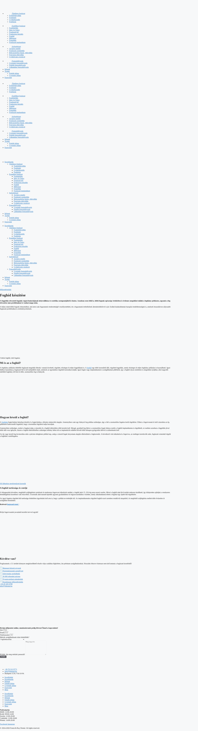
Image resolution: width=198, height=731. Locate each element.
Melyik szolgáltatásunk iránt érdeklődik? (14, 637)
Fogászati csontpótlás (17, 51)
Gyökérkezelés (14, 20)
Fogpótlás (12, 40)
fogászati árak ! (13, 504)
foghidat (5, 422)
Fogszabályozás (17, 61)
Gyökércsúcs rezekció (17, 57)
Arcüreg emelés (15, 49)
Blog (6, 690)
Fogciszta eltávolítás (16, 55)
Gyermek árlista (15, 75)
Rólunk (7, 69)
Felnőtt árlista (14, 73)
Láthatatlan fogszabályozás (19, 67)
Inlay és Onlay (14, 30)
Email (2, 633)
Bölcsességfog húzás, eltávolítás (20, 53)
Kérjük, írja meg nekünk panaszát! (12, 654)
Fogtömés (12, 18)
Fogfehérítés (13, 28)
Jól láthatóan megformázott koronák (13, 484)
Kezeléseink (9, 162)
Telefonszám (5, 635)
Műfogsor (12, 38)
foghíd (89, 368)
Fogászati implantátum (17, 42)
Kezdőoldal (9, 677)
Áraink (7, 71)
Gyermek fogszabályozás (18, 63)
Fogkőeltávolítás (15, 16)
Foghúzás (12, 22)
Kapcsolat (8, 78)
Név (2, 630)
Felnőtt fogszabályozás (17, 65)
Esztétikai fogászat (18, 26)
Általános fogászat (18, 13)
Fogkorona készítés (16, 34)
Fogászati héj (14, 32)
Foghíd (11, 36)
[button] (10, 568)
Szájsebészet (16, 47)
